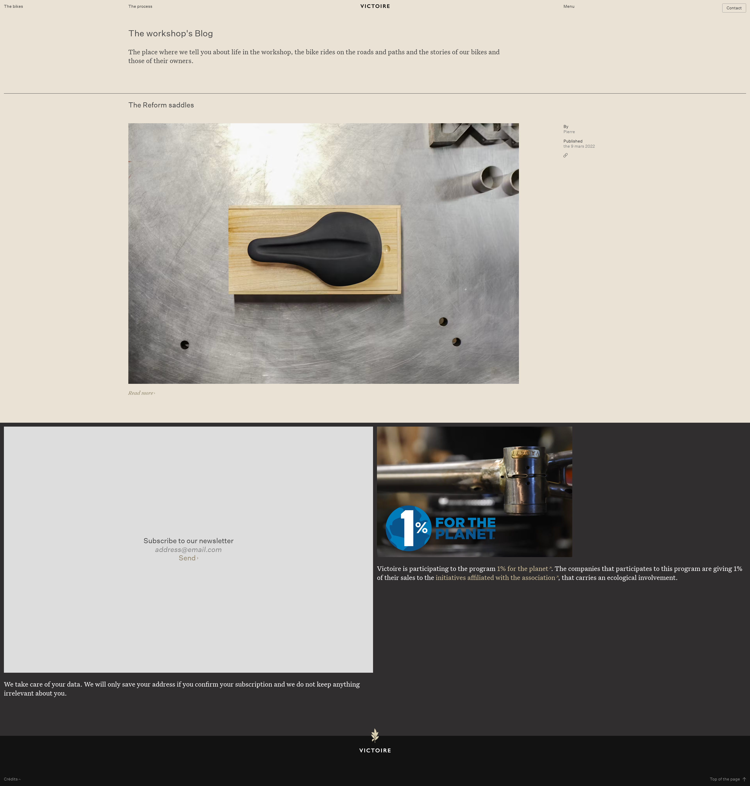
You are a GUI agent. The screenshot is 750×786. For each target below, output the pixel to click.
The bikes (13, 6)
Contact (734, 7)
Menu (568, 6)
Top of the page (725, 779)
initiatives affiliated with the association (495, 577)
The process (140, 6)
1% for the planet (522, 568)
